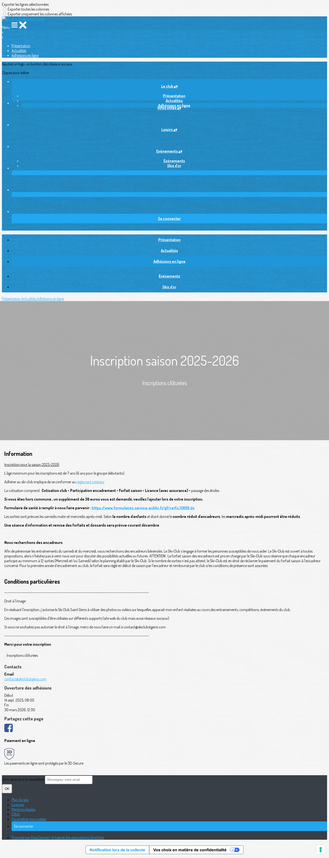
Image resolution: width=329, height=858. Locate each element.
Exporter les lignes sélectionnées (25, 4)
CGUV (16, 814)
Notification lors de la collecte (117, 849)
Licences (18, 804)
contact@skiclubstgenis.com (25, 679)
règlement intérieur (90, 481)
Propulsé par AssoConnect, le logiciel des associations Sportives (58, 837)
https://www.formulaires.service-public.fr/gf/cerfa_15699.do (143, 507)
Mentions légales (23, 809)
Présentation (21, 45)
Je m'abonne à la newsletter (23, 779)
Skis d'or (174, 165)
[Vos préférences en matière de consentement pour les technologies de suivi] (320, 849)
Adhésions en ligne (25, 55)
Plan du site (20, 799)
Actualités (19, 50)
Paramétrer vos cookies (29, 819)
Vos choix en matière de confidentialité (190, 849)
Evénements (174, 160)
